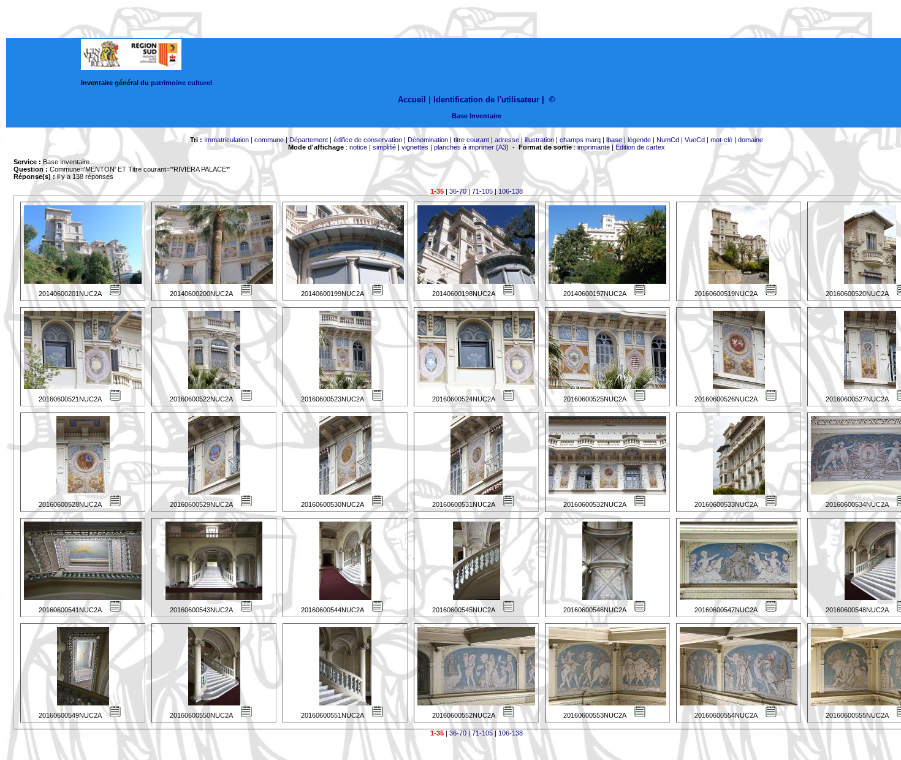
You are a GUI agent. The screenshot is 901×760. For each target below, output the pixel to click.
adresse (507, 139)
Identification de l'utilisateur (486, 99)
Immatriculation (226, 139)
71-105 (482, 191)
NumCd (667, 139)
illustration (539, 139)
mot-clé (721, 139)
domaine (750, 139)
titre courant (471, 139)
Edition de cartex (640, 147)
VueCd (695, 139)
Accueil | (414, 99)
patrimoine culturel (181, 82)
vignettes (414, 147)
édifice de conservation (367, 139)
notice (358, 147)
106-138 (510, 191)
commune (269, 139)
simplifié (384, 147)
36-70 (457, 191)
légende (639, 139)
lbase (614, 139)
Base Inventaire (476, 116)
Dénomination (428, 139)
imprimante (593, 147)
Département (308, 139)
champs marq (580, 139)
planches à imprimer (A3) (471, 147)
